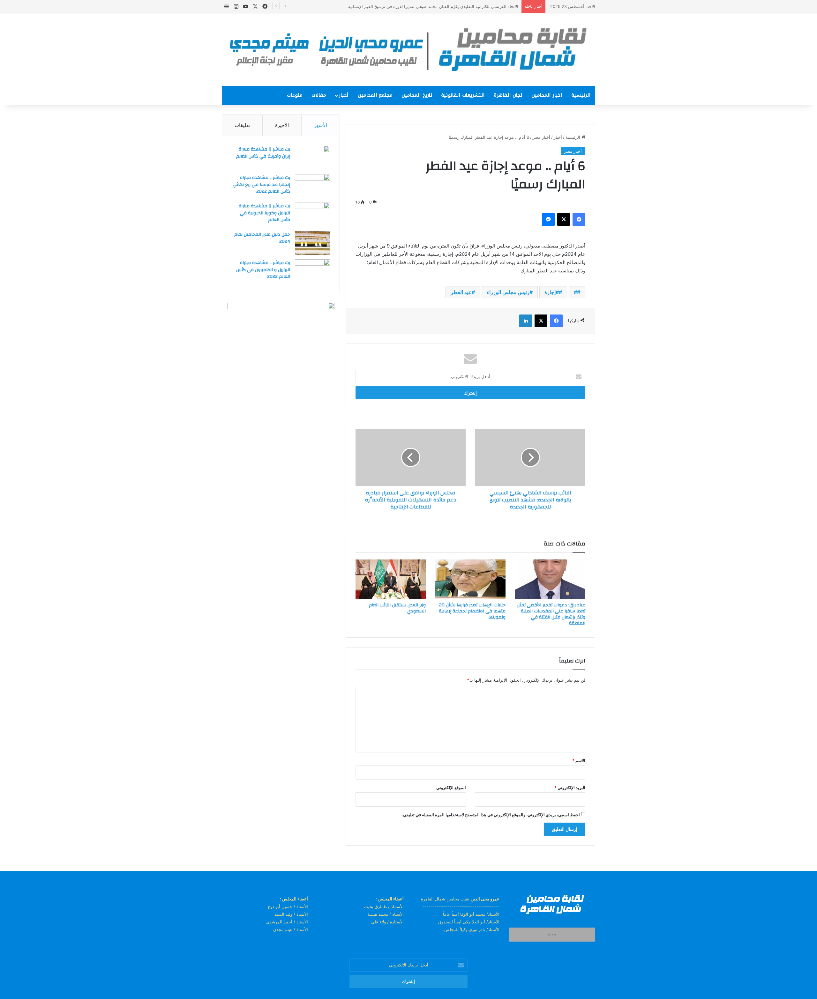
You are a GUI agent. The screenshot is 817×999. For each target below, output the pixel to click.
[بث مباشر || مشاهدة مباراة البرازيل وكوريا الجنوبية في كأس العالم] (312, 214)
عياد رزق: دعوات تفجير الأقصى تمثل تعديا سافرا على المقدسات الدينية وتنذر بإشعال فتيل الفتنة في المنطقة (551, 614)
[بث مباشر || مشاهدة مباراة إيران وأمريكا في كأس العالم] (312, 158)
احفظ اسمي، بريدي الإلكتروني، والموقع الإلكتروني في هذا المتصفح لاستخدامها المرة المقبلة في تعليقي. (491, 814)
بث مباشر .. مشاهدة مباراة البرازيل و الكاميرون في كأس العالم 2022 (263, 270)
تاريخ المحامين (416, 95)
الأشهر (320, 125)
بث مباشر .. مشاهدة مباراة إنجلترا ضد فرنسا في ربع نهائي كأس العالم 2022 (261, 185)
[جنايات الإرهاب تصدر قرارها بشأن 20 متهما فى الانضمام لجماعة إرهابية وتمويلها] (470, 579)
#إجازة (551, 292)
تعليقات (242, 125)
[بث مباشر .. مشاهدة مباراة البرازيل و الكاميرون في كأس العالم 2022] (312, 271)
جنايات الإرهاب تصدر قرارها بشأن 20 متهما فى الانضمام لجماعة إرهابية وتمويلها (472, 611)
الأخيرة (282, 125)
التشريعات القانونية (463, 95)
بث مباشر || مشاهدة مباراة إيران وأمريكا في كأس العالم (263, 152)
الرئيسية (581, 95)
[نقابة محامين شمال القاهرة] (408, 49)
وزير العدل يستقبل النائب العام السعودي (397, 608)
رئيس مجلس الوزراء (508, 292)
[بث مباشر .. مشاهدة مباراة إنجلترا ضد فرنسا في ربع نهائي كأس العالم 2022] (312, 186)
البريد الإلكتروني (569, 787)
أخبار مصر (541, 137)
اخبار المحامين (546, 95)
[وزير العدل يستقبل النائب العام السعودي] (391, 579)
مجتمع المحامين (375, 95)
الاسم (578, 760)
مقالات (318, 95)
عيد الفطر (461, 292)
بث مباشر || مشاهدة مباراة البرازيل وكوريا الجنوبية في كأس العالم (264, 213)
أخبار (344, 95)
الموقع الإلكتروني (451, 787)
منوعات (295, 95)
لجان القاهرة (508, 95)
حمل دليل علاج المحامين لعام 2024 (262, 238)
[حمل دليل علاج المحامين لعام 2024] (312, 243)
